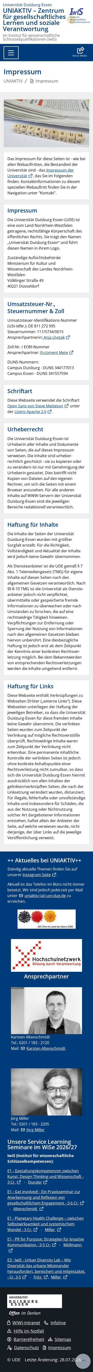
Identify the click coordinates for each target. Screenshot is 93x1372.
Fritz (38, 1277)
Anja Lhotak (54, 337)
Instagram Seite (37, 874)
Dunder (35, 1182)
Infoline (58, 1322)
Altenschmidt (25, 1208)
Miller (50, 1229)
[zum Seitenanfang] (83, 1361)
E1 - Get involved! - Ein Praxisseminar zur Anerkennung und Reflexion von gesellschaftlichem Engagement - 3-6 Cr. (43, 1197)
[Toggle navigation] (11, 52)
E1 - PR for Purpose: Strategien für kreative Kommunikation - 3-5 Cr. (45, 1242)
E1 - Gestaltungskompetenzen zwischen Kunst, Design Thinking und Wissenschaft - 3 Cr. (45, 1176)
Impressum (59, 1347)
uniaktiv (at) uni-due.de (45, 895)
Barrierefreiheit (29, 1339)
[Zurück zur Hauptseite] (78, 24)
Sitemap (63, 1339)
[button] (79, 52)
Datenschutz (26, 1347)
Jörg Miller (35, 1129)
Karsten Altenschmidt (45, 1048)
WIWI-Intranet (26, 1322)
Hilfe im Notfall (29, 1331)
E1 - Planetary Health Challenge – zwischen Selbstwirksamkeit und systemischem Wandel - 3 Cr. (45, 1224)
